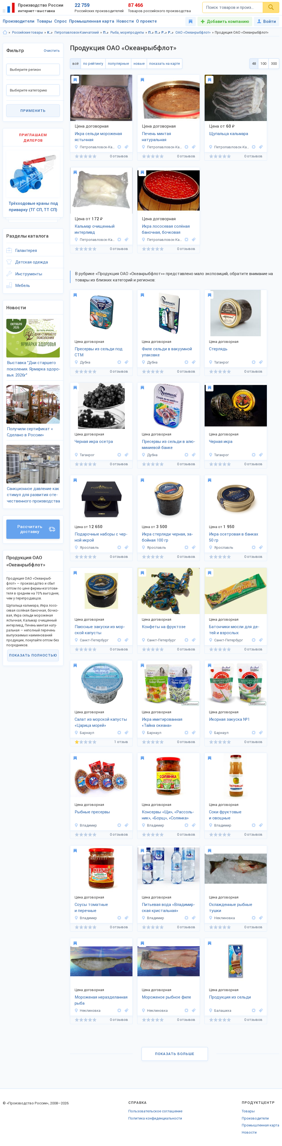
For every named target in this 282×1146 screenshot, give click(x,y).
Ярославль (89, 547)
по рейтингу (93, 63)
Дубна (85, 362)
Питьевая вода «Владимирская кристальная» (168, 907)
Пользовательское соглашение (155, 1111)
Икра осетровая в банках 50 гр (233, 537)
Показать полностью (33, 655)
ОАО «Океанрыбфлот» (193, 32)
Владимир (88, 825)
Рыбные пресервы (92, 811)
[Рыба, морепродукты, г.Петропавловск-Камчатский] (125, 147)
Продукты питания (106, 32)
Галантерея (26, 250)
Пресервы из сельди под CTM (99, 352)
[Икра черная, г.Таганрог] (260, 362)
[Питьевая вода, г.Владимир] (193, 918)
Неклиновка (224, 918)
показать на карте (164, 63)
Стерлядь (218, 348)
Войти (269, 21)
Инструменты (28, 273)
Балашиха (222, 1010)
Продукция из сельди (230, 997)
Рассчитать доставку (29, 529)
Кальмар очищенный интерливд (95, 229)
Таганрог (221, 362)
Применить (33, 111)
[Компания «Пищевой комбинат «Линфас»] (119, 640)
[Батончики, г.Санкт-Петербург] (260, 640)
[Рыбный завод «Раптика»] (119, 362)
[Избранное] (190, 21)
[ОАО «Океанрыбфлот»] (119, 147)
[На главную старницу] (5, 32)
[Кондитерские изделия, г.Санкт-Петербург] (193, 640)
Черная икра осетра (94, 441)
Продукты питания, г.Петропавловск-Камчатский (158, 32)
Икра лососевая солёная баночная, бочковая (166, 229)
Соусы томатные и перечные (91, 907)
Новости (125, 21)
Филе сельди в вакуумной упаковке (167, 352)
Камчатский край (50, 32)
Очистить (52, 51)
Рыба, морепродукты (127, 32)
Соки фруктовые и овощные (225, 815)
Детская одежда (31, 262)
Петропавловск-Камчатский (77, 32)
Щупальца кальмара (228, 133)
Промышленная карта (91, 21)
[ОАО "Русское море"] (253, 1010)
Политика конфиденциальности (155, 1118)
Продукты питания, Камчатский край (151, 32)
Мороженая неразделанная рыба (101, 1000)
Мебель (22, 285)
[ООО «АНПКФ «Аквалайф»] (253, 362)
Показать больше (174, 1054)
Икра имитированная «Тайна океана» (162, 722)
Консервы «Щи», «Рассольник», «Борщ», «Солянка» (168, 815)
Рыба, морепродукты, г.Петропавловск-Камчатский (171, 32)
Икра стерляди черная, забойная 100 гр (167, 537)
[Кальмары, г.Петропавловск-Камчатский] (260, 147)
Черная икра (220, 441)
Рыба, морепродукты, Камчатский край (164, 32)
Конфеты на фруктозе (164, 626)
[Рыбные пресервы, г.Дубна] (125, 362)
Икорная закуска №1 (229, 719)
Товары (44, 21)
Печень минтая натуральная (156, 136)
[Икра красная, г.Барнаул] (193, 733)
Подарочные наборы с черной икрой (101, 537)
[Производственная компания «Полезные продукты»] (119, 733)
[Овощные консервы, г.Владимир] (193, 825)
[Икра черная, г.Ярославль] (125, 547)
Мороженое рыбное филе (166, 997)
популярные (118, 63)
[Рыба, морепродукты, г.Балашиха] (260, 1010)
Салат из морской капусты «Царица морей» (101, 722)
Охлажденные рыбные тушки (230, 907)
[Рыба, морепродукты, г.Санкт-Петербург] (125, 640)
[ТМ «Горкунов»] (119, 547)
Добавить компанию (228, 21)
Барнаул (87, 733)
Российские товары (27, 32)
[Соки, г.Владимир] (260, 825)
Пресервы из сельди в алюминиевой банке (168, 444)
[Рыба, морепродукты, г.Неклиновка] (260, 918)
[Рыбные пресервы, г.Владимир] (125, 825)
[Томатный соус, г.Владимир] (125, 918)
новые (139, 63)
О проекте (146, 21)
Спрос (60, 21)
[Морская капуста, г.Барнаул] (125, 733)
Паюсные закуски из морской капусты (100, 630)
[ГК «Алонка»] (119, 825)
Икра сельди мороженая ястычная (98, 136)
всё (75, 63)
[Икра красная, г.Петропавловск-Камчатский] (193, 240)
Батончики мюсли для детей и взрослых (234, 630)
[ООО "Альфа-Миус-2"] (253, 918)
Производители (18, 21)
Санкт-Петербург (94, 640)
